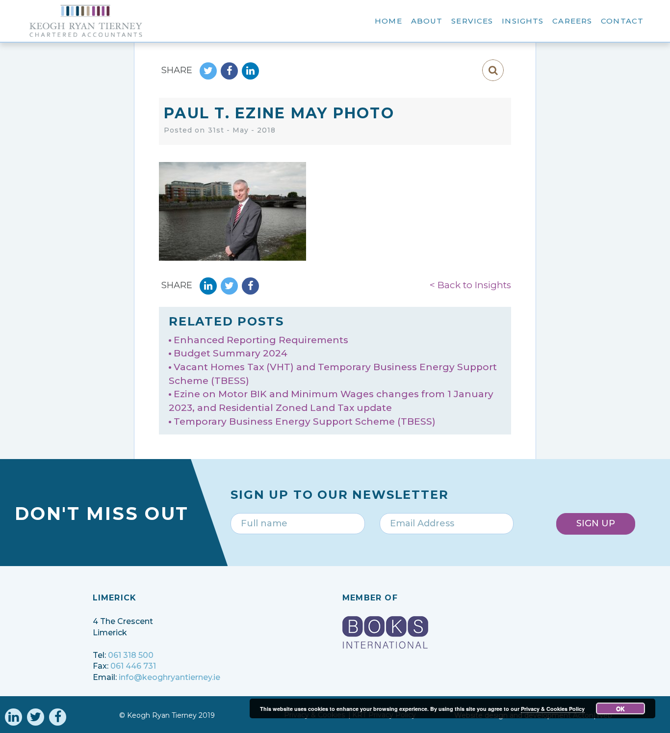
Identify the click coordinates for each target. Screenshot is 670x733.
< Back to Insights (470, 285)
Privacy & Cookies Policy (553, 708)
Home (388, 21)
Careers (572, 21)
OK (620, 708)
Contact (622, 21)
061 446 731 (133, 666)
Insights (522, 21)
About (427, 21)
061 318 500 (131, 655)
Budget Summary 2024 (230, 353)
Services (472, 21)
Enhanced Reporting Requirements (261, 340)
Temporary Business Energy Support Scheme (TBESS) (305, 421)
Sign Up (595, 523)
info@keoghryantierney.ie (169, 677)
